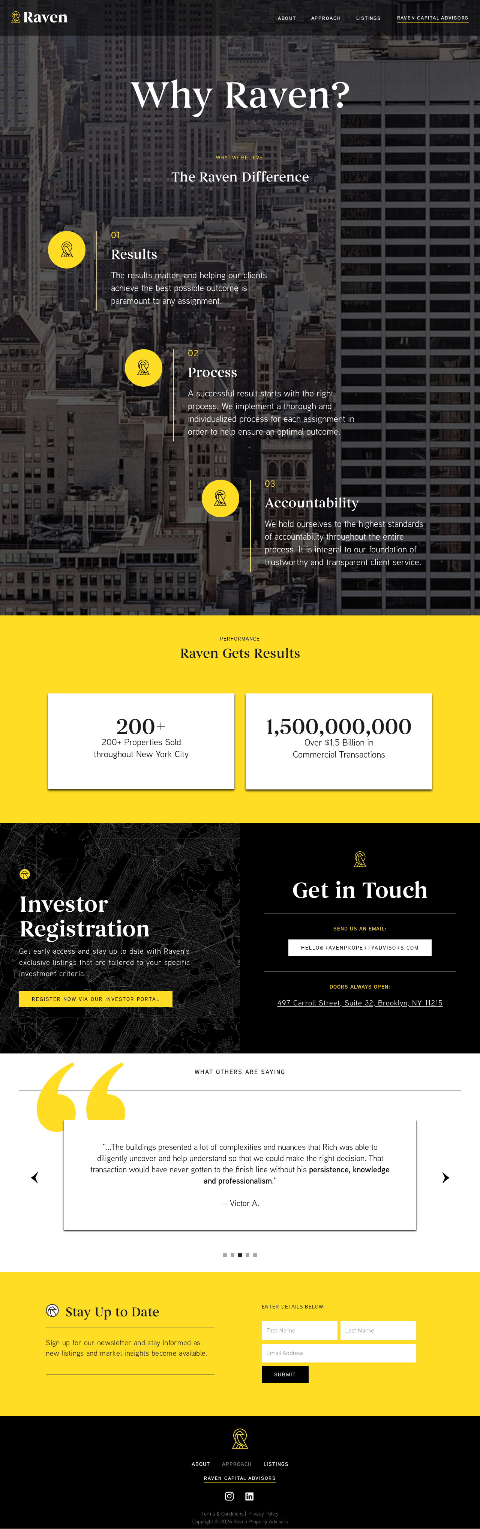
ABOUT (287, 18)
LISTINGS (368, 18)
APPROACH (326, 18)
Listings (276, 1463)
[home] (39, 17)
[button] (34, 1178)
